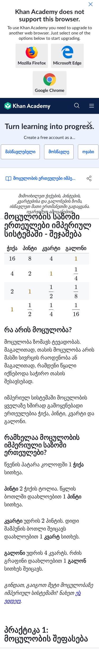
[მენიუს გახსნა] (91, 106)
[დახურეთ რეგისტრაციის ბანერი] (89, 123)
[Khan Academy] (25, 106)
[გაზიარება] (89, 178)
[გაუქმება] (90, 4)
